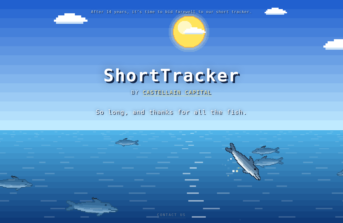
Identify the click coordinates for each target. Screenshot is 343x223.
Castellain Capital (177, 92)
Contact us (171, 215)
